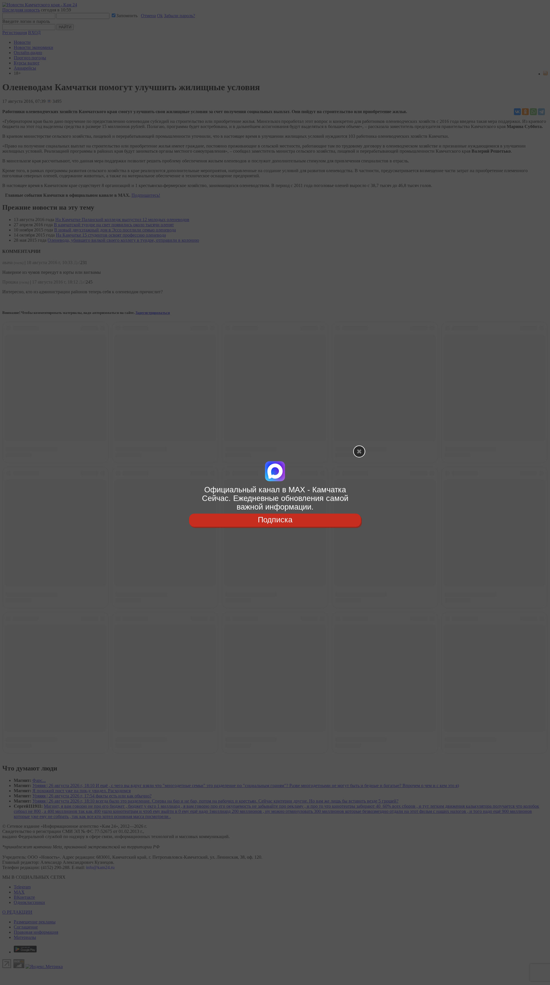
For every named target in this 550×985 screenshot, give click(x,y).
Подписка (275, 520)
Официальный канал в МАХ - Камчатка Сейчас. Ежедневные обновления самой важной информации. (275, 498)
